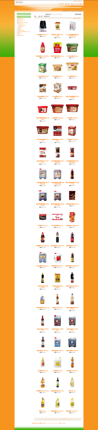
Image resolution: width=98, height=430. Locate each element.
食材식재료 (20, 21)
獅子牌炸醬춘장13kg (57, 225)
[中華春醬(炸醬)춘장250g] (72, 200)
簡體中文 (80, 1)
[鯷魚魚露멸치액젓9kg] (72, 347)
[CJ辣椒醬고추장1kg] (72, 111)
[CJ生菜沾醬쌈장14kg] (42, 72)
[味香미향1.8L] (72, 387)
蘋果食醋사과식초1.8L (72, 411)
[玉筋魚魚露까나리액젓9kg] (72, 325)
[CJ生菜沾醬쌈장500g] (72, 52)
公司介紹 (61, 4)
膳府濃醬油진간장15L (57, 266)
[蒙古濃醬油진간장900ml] (57, 242)
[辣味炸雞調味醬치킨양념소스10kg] (57, 200)
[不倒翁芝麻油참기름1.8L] (43, 304)
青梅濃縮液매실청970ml (57, 391)
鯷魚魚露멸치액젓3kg (57, 350)
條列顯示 (75, 18)
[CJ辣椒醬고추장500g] (57, 113)
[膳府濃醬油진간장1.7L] (72, 242)
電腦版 (60, 423)
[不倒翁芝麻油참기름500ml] (57, 282)
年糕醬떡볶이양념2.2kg (42, 245)
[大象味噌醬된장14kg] (42, 93)
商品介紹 (73, 4)
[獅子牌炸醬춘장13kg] (57, 222)
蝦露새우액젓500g (57, 307)
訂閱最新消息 (36, 423)
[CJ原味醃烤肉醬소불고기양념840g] (57, 157)
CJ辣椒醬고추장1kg (72, 118)
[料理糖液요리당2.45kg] (43, 387)
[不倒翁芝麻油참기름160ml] (42, 282)
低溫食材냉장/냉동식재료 (23, 22)
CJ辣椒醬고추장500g (57, 118)
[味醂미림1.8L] (43, 407)
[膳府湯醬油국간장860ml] (72, 262)
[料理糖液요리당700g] (72, 367)
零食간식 (19, 32)
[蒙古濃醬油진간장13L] (43, 262)
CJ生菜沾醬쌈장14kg (43, 76)
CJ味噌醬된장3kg (72, 76)
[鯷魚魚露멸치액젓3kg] (57, 347)
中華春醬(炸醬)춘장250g (72, 204)
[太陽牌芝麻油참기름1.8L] (72, 282)
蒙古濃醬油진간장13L (43, 266)
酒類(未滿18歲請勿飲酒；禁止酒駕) (24, 31)
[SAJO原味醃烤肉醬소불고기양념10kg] (72, 31)
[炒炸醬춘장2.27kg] (42, 222)
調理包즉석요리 (22, 25)
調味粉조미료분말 (21, 20)
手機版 (64, 423)
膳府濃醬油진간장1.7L (72, 245)
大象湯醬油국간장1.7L (43, 34)
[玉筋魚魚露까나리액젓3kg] (57, 325)
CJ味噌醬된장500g (57, 76)
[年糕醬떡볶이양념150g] (72, 222)
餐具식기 (19, 34)
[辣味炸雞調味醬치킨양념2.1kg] (72, 179)
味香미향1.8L (72, 391)
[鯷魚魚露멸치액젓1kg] (42, 347)
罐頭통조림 (21, 26)
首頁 (35, 16)
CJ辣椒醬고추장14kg (72, 139)
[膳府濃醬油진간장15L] (57, 262)
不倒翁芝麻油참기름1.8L (42, 307)
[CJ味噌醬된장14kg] (57, 93)
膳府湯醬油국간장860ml (72, 266)
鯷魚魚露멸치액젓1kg (42, 350)
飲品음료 (19, 29)
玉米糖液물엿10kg (57, 370)
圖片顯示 (79, 18)
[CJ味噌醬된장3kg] (72, 70)
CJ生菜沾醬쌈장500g (72, 56)
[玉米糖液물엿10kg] (57, 367)
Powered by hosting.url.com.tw (52, 423)
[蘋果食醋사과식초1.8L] (72, 407)
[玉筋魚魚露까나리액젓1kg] (42, 325)
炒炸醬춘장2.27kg (43, 225)
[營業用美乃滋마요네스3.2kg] (57, 31)
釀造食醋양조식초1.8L (57, 411)
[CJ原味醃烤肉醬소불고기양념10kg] (42, 179)
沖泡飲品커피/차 (21, 30)
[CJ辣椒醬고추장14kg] (72, 136)
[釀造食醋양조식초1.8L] (57, 407)
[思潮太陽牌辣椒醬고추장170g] (72, 93)
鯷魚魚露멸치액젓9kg (72, 350)
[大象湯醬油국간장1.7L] (42, 31)
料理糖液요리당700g (72, 370)
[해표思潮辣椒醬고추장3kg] (42, 134)
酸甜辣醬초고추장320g (42, 56)
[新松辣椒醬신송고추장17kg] (42, 157)
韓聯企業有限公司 (19, 1)
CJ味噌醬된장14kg (57, 96)
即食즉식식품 (20, 23)
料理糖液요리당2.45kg (43, 391)
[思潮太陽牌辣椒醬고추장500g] (42, 114)
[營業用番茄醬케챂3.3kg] (57, 52)
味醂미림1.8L (42, 411)
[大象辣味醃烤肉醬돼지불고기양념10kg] (57, 179)
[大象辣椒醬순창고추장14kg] (57, 136)
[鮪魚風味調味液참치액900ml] (72, 304)
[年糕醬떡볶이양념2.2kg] (42, 242)
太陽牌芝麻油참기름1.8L (72, 286)
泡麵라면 (19, 27)
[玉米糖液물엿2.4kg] (42, 367)
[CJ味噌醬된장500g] (57, 72)
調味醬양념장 (47, 16)
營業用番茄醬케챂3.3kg (57, 56)
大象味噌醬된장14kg (42, 96)
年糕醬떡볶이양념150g (72, 225)
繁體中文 (75, 1)
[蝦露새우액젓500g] (57, 304)
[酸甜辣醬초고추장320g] (42, 52)
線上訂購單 (79, 4)
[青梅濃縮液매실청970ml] (57, 387)
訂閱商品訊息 (43, 423)
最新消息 (67, 4)
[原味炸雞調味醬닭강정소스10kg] (42, 200)
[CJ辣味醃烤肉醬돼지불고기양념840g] (72, 157)
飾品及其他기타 (21, 35)
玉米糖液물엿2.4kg (42, 370)
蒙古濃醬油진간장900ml (57, 245)
